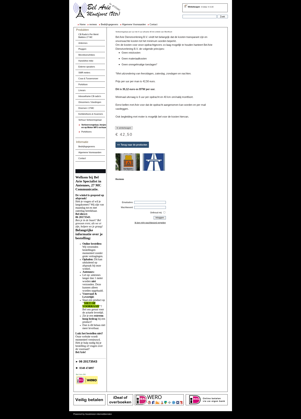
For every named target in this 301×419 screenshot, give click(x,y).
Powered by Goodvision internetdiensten (92, 414)
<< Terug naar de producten (132, 144)
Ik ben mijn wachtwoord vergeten (150, 222)
